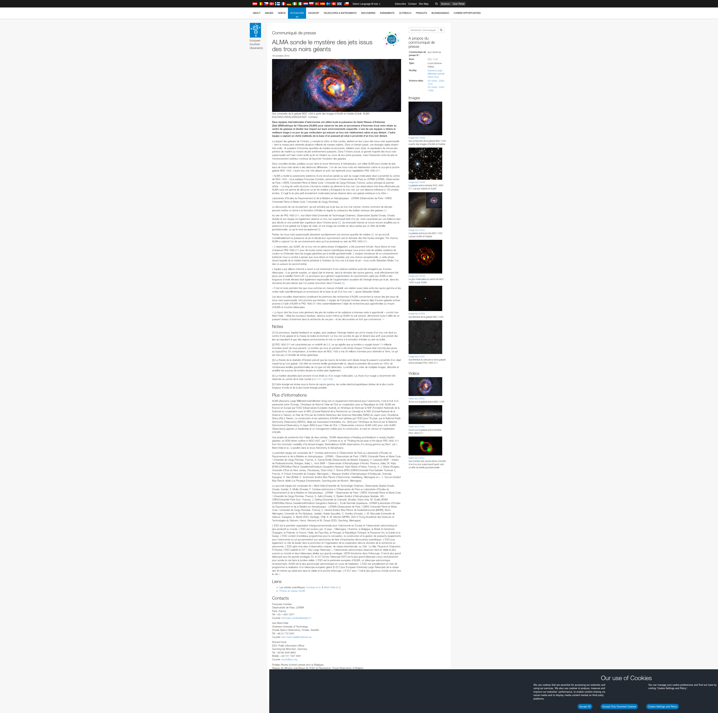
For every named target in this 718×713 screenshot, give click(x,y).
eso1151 (317, 379)
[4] (372, 234)
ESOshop (313, 13)
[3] (319, 229)
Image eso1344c (417, 230)
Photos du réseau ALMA (292, 590)
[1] (385, 210)
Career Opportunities (467, 13)
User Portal (458, 3)
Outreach (405, 13)
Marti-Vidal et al (331, 587)
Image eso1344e (417, 313)
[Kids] (391, 39)
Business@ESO (440, 13)
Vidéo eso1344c (416, 458)
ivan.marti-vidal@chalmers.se (296, 636)
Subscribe (400, 3)
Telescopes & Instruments (340, 13)
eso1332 (327, 379)
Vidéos (282, 13)
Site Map (424, 3)
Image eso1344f (416, 356)
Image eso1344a (417, 137)
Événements (387, 13)
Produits (421, 13)
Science (445, 3)
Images (269, 13)
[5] (343, 283)
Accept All (584, 706)
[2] (339, 222)
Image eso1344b (417, 182)
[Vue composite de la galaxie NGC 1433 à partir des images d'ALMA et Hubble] (336, 85)
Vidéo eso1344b (417, 426)
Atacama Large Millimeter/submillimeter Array (436, 73)
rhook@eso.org (289, 659)
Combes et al (313, 587)
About (256, 13)
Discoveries (368, 13)
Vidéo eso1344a (416, 398)
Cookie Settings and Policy (662, 706)
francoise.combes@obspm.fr (296, 617)
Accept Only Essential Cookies (619, 706)
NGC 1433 (433, 59)
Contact (412, 3)
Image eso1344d (417, 276)
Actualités (297, 13)
